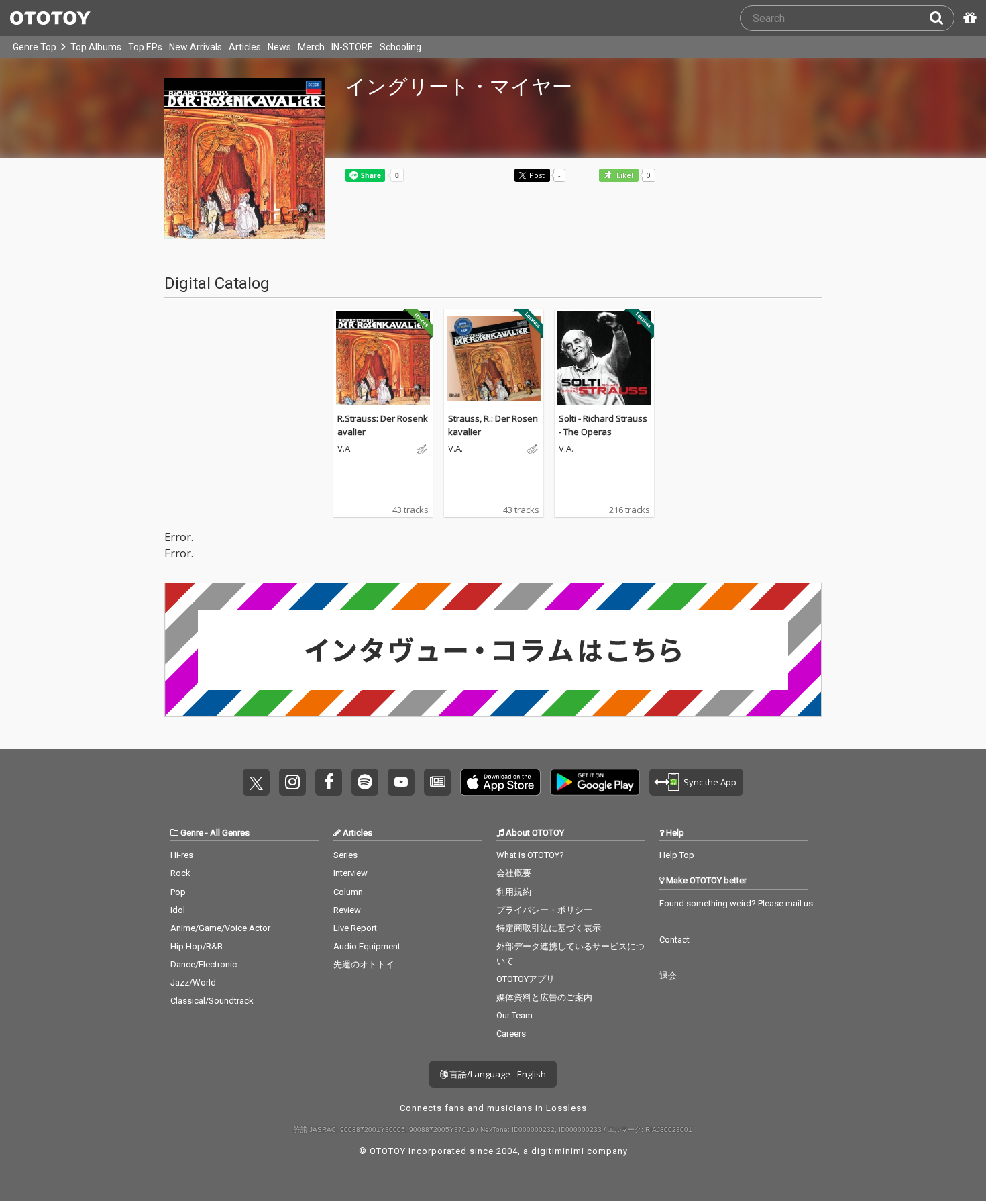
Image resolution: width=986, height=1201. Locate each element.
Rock (180, 873)
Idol (177, 910)
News (279, 47)
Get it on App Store (500, 782)
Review (347, 910)
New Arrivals (195, 47)
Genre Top (34, 47)
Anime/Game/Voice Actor (220, 928)
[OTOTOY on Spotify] (364, 782)
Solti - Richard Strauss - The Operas (603, 425)
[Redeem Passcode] (968, 18)
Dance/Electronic (203, 964)
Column (348, 892)
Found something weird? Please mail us (736, 903)
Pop (178, 892)
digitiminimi (557, 1151)
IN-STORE (352, 47)
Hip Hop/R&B (196, 946)
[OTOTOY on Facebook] (328, 782)
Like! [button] (623, 175)
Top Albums (95, 47)
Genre (191, 833)
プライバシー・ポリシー (544, 910)
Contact (674, 939)
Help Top (676, 855)
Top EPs (145, 47)
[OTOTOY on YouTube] (401, 782)
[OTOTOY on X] (256, 782)
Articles (245, 47)
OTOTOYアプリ (525, 979)
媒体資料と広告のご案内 (544, 997)
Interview (350, 873)
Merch (311, 47)
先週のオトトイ (363, 964)
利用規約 (513, 892)
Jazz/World (193, 982)
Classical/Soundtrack (212, 1001)
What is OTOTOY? (530, 855)
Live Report (355, 928)
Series (345, 855)
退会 (668, 976)
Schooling (400, 47)
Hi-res (181, 855)
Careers (511, 1033)
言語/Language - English (496, 1074)
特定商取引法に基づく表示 (548, 928)
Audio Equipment (366, 946)
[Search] (942, 18)
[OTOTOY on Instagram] (292, 782)
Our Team (514, 1015)
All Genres (230, 833)
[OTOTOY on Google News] (437, 782)
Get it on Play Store (595, 782)
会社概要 (513, 873)
